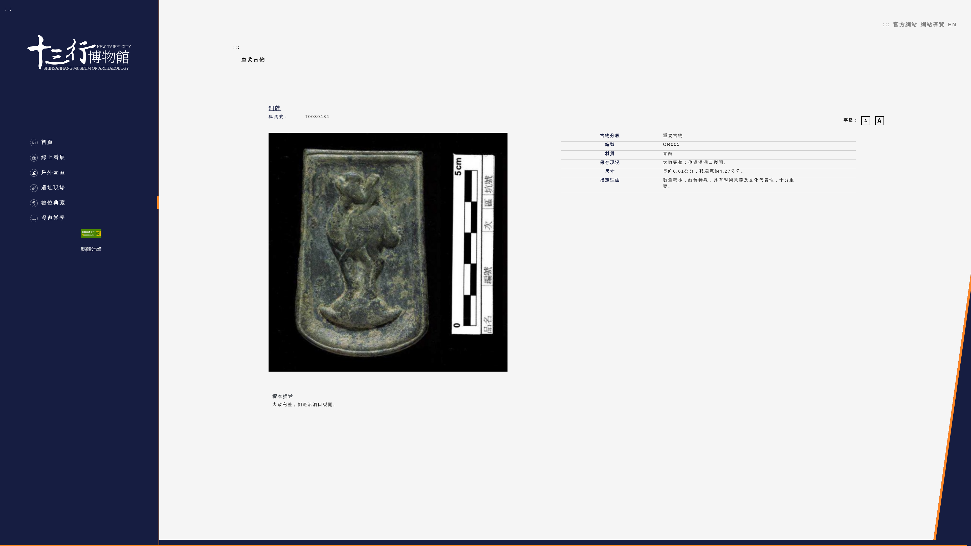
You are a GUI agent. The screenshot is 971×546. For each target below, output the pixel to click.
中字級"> (865, 120)
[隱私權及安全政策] (91, 249)
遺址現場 (52, 187)
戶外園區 (52, 172)
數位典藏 (52, 203)
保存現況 (610, 162)
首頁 (49, 142)
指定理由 (610, 180)
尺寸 (610, 171)
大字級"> (879, 120)
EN (952, 24)
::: (8, 9)
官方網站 (905, 24)
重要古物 (253, 59)
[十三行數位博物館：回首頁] (79, 37)
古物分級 (610, 135)
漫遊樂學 (52, 218)
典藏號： (279, 116)
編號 (610, 144)
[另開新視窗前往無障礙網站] (91, 233)
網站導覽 (933, 24)
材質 (610, 153)
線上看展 (52, 157)
